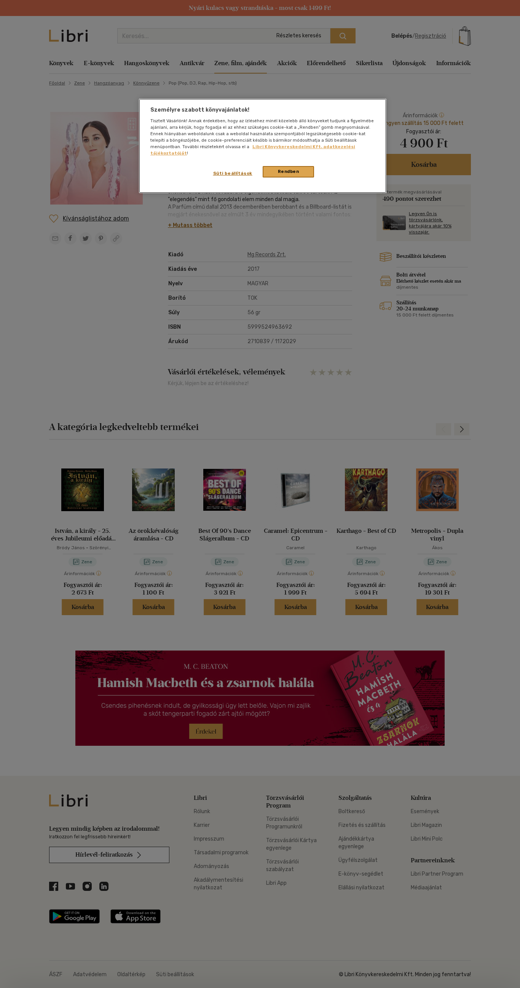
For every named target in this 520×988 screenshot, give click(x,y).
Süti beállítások (232, 173)
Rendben (288, 171)
